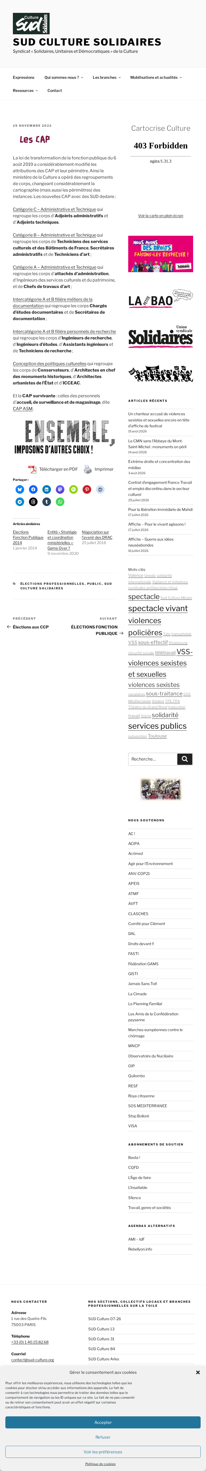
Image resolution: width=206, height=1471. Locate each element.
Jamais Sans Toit (142, 983)
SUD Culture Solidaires (87, 42)
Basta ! (134, 1157)
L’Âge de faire (139, 1177)
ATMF (133, 893)
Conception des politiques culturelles (49, 363)
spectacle (144, 596)
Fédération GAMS (143, 963)
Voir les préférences (103, 1452)
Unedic (150, 575)
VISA (132, 1126)
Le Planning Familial (145, 1003)
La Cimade (137, 993)
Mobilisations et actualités (154, 77)
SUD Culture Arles (103, 1359)
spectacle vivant (158, 608)
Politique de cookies (100, 1464)
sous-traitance (164, 693)
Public (94, 584)
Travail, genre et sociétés (149, 1207)
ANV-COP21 (139, 873)
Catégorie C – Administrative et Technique (54, 209)
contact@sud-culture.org (32, 1359)
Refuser (103, 1437)
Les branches (104, 77)
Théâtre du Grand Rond (147, 707)
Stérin (146, 716)
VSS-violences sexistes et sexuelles (160, 662)
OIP (131, 1066)
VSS (132, 642)
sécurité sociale (141, 653)
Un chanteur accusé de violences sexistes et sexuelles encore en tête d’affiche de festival (158, 419)
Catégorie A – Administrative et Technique (54, 267)
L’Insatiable (137, 1187)
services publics (157, 726)
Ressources (23, 90)
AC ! (131, 833)
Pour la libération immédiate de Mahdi (160, 509)
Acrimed (135, 853)
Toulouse (157, 736)
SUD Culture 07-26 (104, 1318)
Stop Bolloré (138, 1116)
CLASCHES (138, 913)
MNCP (134, 1045)
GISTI (133, 973)
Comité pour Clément (146, 923)
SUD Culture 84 (101, 1348)
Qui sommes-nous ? (62, 77)
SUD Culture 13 (101, 1329)
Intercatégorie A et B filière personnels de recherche (64, 331)
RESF (133, 1086)
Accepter (103, 1422)
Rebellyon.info (140, 1249)
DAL (131, 933)
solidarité (165, 715)
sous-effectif (153, 642)
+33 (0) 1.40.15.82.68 (30, 1342)
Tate (167, 634)
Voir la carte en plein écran (160, 215)
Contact (54, 90)
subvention (137, 736)
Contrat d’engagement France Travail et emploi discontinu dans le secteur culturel (160, 488)
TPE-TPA (172, 701)
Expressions (23, 77)
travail (134, 715)
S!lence (134, 1197)
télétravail (165, 652)
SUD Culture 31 (101, 1339)
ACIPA (133, 843)
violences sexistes (154, 684)
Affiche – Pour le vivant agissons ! (156, 524)
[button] (198, 1372)
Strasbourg (178, 643)
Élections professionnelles (52, 584)
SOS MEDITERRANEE (147, 1105)
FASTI (133, 953)
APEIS (133, 883)
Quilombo (136, 1075)
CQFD (133, 1167)
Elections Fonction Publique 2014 (28, 537)
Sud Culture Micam (176, 598)
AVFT (133, 903)
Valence (136, 575)
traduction (176, 707)
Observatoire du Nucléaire (150, 1056)
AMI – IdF (136, 1239)
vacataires (136, 694)
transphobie (181, 634)
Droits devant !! (141, 943)
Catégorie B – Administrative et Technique (54, 235)
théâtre (158, 701)
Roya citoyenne (141, 1096)
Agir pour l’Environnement (150, 863)
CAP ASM (23, 408)
